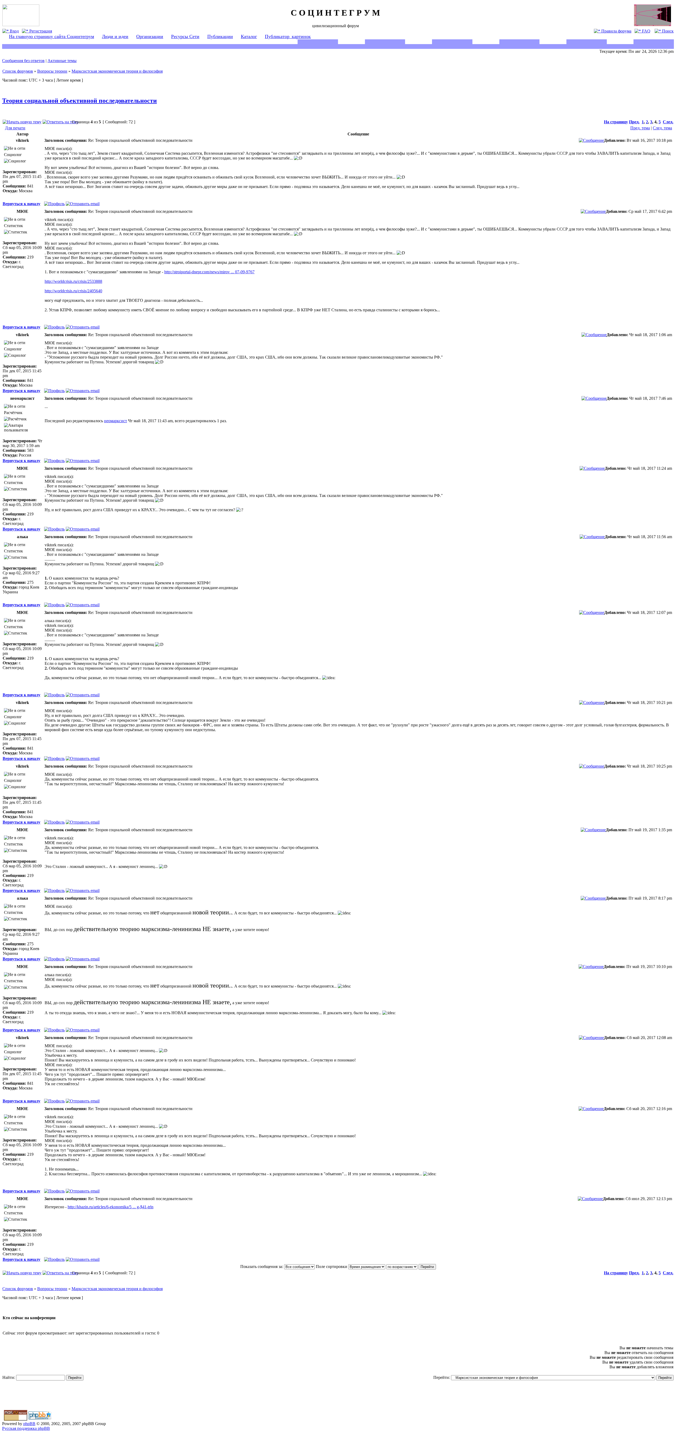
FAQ (645, 31)
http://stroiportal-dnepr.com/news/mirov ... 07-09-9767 (209, 272)
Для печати (15, 128)
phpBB (29, 1423)
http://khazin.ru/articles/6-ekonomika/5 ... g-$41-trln (110, 1207)
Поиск (667, 31)
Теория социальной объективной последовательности (79, 100)
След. (668, 122)
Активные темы (62, 60)
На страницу (616, 122)
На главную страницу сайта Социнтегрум (51, 36)
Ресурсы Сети (185, 36)
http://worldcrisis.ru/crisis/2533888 (73, 281)
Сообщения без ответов (23, 60)
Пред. (634, 122)
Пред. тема (640, 128)
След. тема (662, 128)
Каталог (249, 36)
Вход (14, 31)
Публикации (220, 36)
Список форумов (17, 71)
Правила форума (615, 31)
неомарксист (115, 421)
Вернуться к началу (21, 203)
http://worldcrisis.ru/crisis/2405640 (73, 291)
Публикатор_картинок (288, 36)
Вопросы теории (52, 71)
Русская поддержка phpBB (26, 1428)
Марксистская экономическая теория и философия (117, 71)
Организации (149, 36)
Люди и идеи (115, 36)
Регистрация (40, 31)
